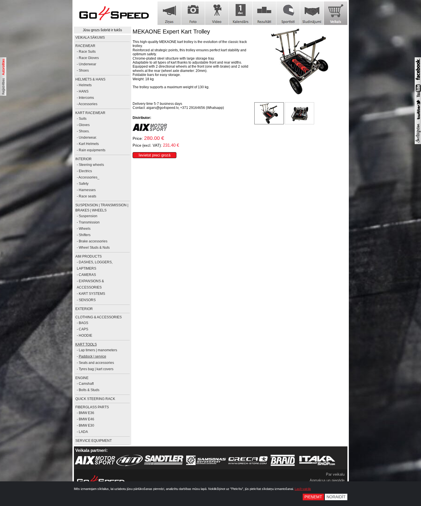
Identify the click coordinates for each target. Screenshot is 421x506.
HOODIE (85, 336)
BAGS (83, 323)
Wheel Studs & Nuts (94, 248)
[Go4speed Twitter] (418, 120)
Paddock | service (92, 356)
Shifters (85, 235)
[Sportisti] (288, 13)
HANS (83, 91)
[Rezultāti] (264, 13)
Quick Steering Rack (95, 399)
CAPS (83, 329)
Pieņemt (313, 497)
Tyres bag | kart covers (96, 369)
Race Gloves (89, 58)
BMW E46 (86, 419)
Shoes (84, 70)
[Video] (217, 13)
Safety (83, 184)
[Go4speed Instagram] (418, 143)
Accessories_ (88, 177)
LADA (83, 432)
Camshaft (86, 384)
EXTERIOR (84, 309)
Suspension (88, 216)
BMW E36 (86, 413)
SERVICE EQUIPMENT (93, 441)
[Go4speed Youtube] (418, 97)
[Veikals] (335, 13)
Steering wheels (91, 165)
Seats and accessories (96, 363)
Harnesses (87, 190)
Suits (82, 119)
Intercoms (86, 98)
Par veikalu (335, 474)
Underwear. (88, 138)
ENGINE (81, 378)
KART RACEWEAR (90, 113)
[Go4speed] (114, 13)
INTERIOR (83, 159)
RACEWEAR (85, 46)
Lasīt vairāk (303, 489)
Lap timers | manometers (98, 350)
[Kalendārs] (240, 13)
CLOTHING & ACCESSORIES (98, 317)
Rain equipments (92, 150)
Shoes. (84, 131)
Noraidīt (336, 497)
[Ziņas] (169, 13)
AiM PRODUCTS (88, 256)
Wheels (85, 229)
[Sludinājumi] (312, 13)
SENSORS (87, 300)
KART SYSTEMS (92, 294)
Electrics (85, 171)
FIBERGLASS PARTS (92, 407)
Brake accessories (93, 241)
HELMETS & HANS (90, 79)
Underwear (87, 64)
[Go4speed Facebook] (418, 81)
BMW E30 (86, 425)
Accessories (87, 104)
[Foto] (193, 13)
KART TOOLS (86, 344)
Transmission (89, 222)
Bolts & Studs (89, 390)
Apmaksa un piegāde (327, 480)
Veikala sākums (90, 38)
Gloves (84, 125)
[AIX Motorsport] (150, 130)
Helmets (85, 85)
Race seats (87, 196)
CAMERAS (87, 275)
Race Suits (87, 52)
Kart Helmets (89, 144)
